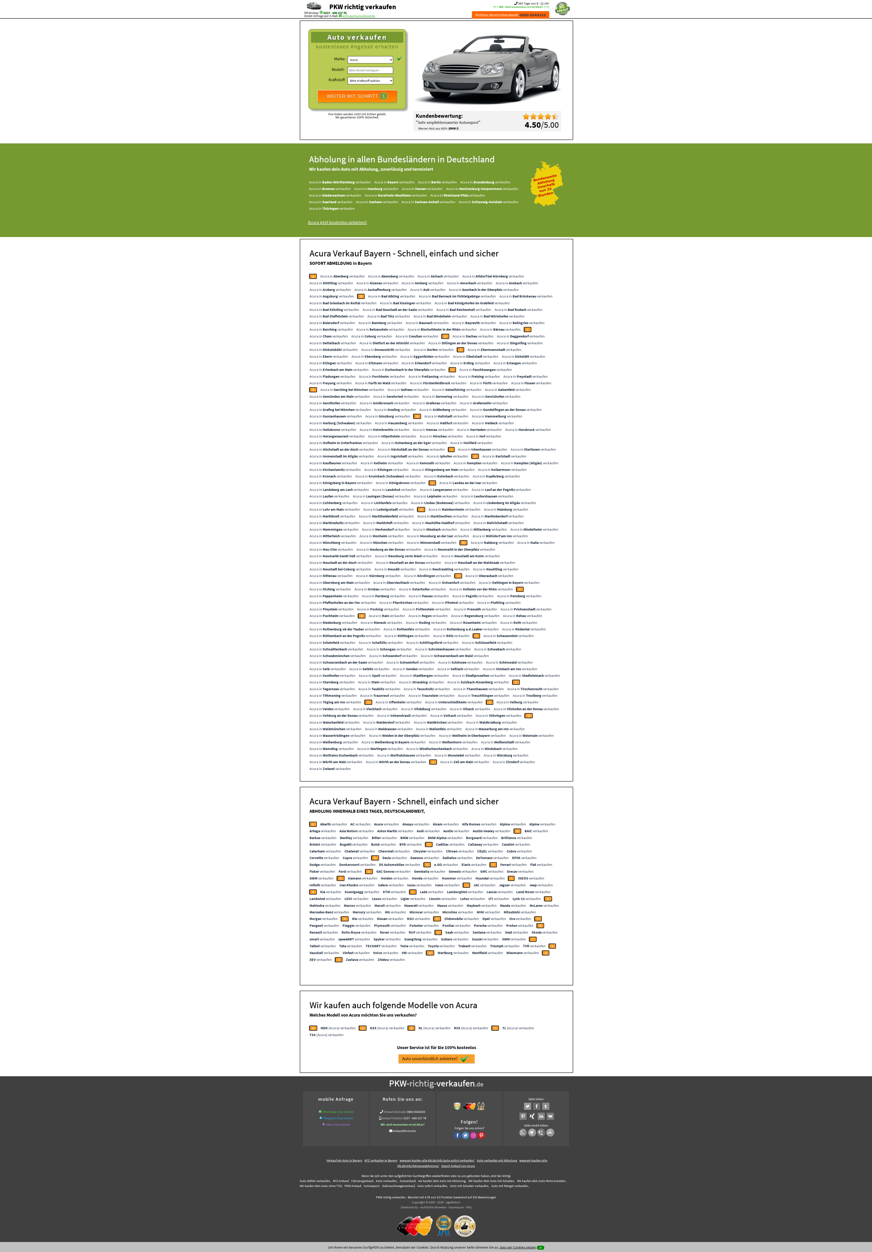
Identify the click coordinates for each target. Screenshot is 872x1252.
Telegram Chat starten (338, 1118)
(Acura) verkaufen (338, 1028)
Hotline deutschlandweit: (510, 14)
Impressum (456, 1207)
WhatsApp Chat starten (338, 1112)
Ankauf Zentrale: (395, 1112)
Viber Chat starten (338, 1124)
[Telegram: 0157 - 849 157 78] (321, 1118)
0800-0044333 (416, 1112)
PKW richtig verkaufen (362, 6)
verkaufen (333, 824)
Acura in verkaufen (340, 182)
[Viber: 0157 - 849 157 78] (324, 1124)
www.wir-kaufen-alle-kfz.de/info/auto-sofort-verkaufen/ (437, 1160)
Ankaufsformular (404, 1131)
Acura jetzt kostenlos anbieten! (337, 222)
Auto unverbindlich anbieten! (430, 1058)
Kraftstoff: (337, 79)
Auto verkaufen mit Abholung (497, 1160)
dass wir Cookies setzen (518, 1247)
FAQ (468, 1207)
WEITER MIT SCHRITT (356, 96)
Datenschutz (409, 1207)
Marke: (339, 58)
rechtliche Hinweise (433, 1207)
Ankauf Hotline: (392, 1118)
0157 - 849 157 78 (334, 13)
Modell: (338, 69)
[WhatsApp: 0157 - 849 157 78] (321, 13)
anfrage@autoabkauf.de (359, 16)
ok (540, 1247)
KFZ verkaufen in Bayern (380, 1160)
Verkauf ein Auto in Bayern (344, 1160)
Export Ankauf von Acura (458, 1166)
